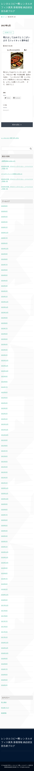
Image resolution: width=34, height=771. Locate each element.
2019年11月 (4, 557)
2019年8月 (4, 573)
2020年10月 (4, 499)
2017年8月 (4, 616)
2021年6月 (4, 456)
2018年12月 (4, 594)
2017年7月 (4, 621)
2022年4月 (4, 403)
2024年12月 (4, 248)
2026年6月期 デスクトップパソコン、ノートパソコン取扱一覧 (17, 167)
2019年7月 (4, 579)
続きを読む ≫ (17, 124)
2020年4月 (4, 531)
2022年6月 (4, 392)
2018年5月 (4, 600)
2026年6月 (4, 211)
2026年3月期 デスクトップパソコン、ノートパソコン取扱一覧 (17, 188)
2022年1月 (4, 419)
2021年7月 (4, 451)
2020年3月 (4, 536)
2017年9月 (4, 610)
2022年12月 (4, 360)
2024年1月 (4, 296)
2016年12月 (4, 642)
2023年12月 (4, 302)
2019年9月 (4, 568)
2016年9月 (4, 658)
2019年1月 (4, 589)
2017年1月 (4, 637)
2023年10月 (4, 312)
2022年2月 (4, 413)
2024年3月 (4, 286)
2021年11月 (4, 429)
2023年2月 (4, 355)
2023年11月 (4, 307)
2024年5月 (4, 275)
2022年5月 (4, 397)
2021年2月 (4, 477)
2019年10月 (4, 562)
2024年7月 (4, 264)
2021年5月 (4, 461)
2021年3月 (4, 472)
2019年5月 (4, 584)
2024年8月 (4, 259)
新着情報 (3, 713)
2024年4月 (4, 280)
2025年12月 (4, 232)
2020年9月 (4, 504)
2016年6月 (4, 674)
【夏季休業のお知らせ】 (8, 161)
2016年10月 (4, 653)
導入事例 (3, 702)
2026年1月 (4, 227)
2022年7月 (4, 387)
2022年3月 (4, 408)
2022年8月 (4, 381)
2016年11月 (4, 648)
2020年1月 (4, 547)
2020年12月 (4, 488)
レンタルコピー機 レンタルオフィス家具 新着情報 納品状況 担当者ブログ (16, 7)
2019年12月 (4, 552)
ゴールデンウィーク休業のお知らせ (11, 174)
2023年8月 (4, 323)
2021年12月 (4, 424)
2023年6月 (4, 334)
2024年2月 (4, 291)
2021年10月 (4, 435)
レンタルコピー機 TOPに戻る (10, 138)
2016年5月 (4, 680)
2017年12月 (4, 605)
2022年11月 (4, 366)
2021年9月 (4, 440)
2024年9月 (4, 254)
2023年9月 (4, 318)
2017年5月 (4, 626)
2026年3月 (4, 222)
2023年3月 (4, 350)
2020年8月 (4, 509)
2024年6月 (4, 270)
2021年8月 (4, 445)
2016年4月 (4, 685)
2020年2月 (4, 541)
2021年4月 (4, 467)
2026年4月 (4, 216)
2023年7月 (4, 328)
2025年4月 (4, 243)
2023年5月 (4, 339)
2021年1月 (4, 483)
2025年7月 (4, 238)
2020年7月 (4, 515)
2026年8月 (4, 206)
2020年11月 (4, 493)
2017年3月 (4, 632)
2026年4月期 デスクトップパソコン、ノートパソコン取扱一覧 (17, 180)
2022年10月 (4, 371)
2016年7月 (4, 669)
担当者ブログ (5, 708)
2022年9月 (4, 376)
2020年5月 (4, 525)
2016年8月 (4, 664)
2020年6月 (4, 520)
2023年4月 (4, 344)
